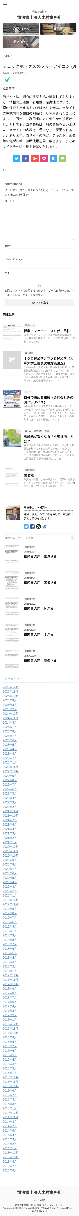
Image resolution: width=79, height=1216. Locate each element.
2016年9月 (10, 1037)
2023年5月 (10, 744)
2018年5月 (10, 953)
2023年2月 (10, 758)
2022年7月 (10, 784)
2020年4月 (10, 882)
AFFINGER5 (41, 1211)
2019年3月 (10, 926)
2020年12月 (11, 846)
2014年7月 (10, 1126)
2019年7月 (10, 917)
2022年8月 (10, 780)
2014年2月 (10, 1143)
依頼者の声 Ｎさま (39, 608)
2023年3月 (10, 753)
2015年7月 (10, 1095)
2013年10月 (11, 1157)
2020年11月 (10, 851)
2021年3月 (10, 833)
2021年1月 (10, 842)
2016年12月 (11, 1024)
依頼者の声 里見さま (40, 556)
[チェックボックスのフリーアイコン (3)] (53, 158)
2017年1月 (10, 1019)
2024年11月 (10, 718)
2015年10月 (11, 1086)
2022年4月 (10, 798)
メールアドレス (14, 259)
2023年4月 (10, 749)
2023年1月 (10, 762)
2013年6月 (10, 1170)
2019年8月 (10, 913)
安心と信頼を (39, 1200)
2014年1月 (10, 1148)
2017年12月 (11, 975)
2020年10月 (11, 855)
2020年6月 (10, 873)
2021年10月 (11, 815)
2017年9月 (10, 988)
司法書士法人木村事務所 (39, 17)
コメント (10, 200)
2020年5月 (10, 877)
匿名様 (29, 475)
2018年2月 (10, 966)
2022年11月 (10, 766)
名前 (8, 246)
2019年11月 (10, 904)
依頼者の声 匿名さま (40, 582)
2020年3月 (10, 886)
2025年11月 (10, 691)
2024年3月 (10, 722)
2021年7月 (10, 820)
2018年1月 (10, 970)
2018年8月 (10, 939)
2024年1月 (10, 727)
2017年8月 (10, 993)
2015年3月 (10, 1104)
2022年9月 (10, 775)
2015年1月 (10, 1108)
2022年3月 (10, 802)
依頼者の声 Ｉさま (39, 634)
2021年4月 (10, 829)
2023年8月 (10, 731)
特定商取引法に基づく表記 (28, 1205)
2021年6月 (10, 824)
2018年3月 (10, 962)
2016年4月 (10, 1059)
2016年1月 (10, 1072)
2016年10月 (11, 1033)
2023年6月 (10, 740)
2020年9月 (10, 860)
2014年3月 (10, 1139)
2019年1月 (10, 931)
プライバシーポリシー (53, 1205)
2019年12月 (11, 900)
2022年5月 (10, 793)
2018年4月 (10, 957)
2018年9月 (10, 935)
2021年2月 (10, 837)
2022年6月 (10, 789)
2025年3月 (10, 704)
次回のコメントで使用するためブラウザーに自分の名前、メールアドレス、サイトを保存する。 (39, 292)
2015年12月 (11, 1077)
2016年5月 (10, 1055)
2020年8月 (10, 864)
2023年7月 (10, 735)
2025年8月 (10, 700)
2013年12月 (11, 1152)
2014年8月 (10, 1121)
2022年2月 (10, 806)
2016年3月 (10, 1064)
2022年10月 (11, 771)
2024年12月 (11, 713)
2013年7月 (10, 1166)
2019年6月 (10, 922)
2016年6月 (10, 1050)
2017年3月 (10, 1010)
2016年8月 (10, 1041)
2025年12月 (11, 687)
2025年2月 (10, 709)
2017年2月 (10, 1015)
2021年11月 (10, 811)
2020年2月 (10, 891)
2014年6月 (10, 1130)
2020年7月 (10, 868)
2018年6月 (10, 948)
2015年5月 (10, 1099)
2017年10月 (11, 984)
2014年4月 (10, 1135)
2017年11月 (10, 979)
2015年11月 (10, 1081)
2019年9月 (10, 908)
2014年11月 (10, 1117)
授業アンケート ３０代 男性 (47, 331)
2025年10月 (11, 696)
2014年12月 (11, 1112)
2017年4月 (10, 1006)
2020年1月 (10, 895)
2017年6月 (10, 1002)
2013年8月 (10, 1161)
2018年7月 (10, 944)
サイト (8, 272)
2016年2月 (10, 1068)
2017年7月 (10, 997)
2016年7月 (10, 1046)
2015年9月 (10, 1090)
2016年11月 (10, 1028)
